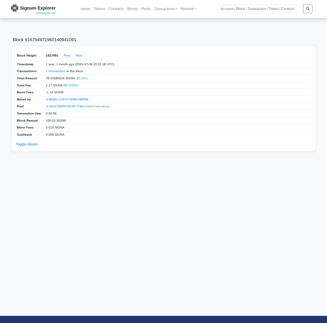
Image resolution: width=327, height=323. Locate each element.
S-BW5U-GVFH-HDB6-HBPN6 (67, 99)
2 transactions (56, 71)
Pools (146, 9)
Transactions (164, 9)
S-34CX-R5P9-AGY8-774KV (66, 106)
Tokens (99, 9)
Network (187, 9)
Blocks (132, 9)
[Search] (308, 9)
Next (79, 55)
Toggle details (27, 144)
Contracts (116, 9)
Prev (67, 55)
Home (85, 9)
